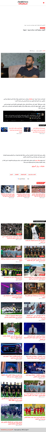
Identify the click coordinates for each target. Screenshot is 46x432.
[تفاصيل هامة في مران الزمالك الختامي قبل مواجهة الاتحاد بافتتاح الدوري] (11, 412)
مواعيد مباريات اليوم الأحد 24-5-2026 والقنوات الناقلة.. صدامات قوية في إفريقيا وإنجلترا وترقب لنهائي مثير (7, 195)
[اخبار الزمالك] (23, 3)
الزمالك (30, 99)
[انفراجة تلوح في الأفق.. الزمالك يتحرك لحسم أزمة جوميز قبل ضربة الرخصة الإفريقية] (4, 129)
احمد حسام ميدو (32, 174)
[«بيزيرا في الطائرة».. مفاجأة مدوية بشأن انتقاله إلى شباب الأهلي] (34, 368)
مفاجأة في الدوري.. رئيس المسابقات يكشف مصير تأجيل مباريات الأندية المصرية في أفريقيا (34, 337)
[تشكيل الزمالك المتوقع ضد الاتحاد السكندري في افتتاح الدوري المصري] (11, 308)
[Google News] (21, 179)
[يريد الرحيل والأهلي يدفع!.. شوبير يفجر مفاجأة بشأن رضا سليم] (11, 349)
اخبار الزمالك (39, 25)
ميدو (11, 174)
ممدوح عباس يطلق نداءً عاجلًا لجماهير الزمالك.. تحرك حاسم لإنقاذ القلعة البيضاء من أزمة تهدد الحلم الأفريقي (23, 195)
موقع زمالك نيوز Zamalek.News (6, 429)
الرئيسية (43, 25)
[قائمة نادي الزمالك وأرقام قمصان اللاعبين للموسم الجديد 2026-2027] (11, 388)
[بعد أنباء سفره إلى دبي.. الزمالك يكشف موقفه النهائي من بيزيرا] (11, 329)
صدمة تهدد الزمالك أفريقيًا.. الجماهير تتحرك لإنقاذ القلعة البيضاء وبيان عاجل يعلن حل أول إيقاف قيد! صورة (38, 195)
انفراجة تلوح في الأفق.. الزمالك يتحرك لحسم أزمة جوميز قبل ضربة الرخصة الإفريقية (15, 130)
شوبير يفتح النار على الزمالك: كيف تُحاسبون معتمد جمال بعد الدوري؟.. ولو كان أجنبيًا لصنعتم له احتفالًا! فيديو (38, 130)
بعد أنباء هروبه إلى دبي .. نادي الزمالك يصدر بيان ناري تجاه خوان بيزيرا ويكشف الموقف (35, 317)
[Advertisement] (23, 15)
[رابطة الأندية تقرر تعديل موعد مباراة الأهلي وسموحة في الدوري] (34, 410)
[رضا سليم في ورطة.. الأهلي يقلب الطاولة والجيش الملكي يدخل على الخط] (11, 368)
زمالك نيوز (37, 160)
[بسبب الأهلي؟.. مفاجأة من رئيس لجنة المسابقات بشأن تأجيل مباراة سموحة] (34, 349)
